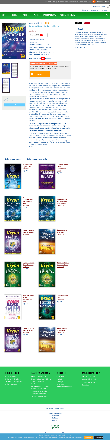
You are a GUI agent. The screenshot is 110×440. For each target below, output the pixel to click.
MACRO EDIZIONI (45, 47)
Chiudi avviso (99, 438)
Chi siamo (85, 10)
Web (5, 101)
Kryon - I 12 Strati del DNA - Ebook (28, 231)
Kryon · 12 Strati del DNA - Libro (28, 329)
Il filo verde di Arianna (13, 379)
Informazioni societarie (55, 413)
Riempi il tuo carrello (98, 6)
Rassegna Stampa (49, 15)
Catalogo (60, 382)
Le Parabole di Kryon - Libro (27, 166)
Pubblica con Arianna (67, 15)
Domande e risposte (89, 382)
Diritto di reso (55, 415)
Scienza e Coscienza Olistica (41, 379)
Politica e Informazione (39, 396)
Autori (36, 15)
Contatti (104, 10)
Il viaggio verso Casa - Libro (62, 329)
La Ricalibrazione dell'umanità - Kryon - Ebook (62, 200)
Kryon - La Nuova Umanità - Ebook (63, 264)
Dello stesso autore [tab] (13, 159)
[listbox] (38, 35)
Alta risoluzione (12, 101)
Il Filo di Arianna (11, 384)
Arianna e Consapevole (13, 382)
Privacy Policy (89, 438)
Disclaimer (55, 418)
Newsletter (94, 10)
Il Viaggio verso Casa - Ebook (62, 231)
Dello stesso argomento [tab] (37, 159)
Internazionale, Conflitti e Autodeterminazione (40, 387)
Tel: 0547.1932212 (88, 376)
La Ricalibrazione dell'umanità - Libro (28, 200)
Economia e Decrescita (39, 391)
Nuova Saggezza (41, 50)
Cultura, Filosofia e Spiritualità (37, 383)
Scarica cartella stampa (14, 105)
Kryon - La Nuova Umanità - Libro (28, 264)
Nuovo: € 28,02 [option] (36, 35)
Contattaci (85, 385)
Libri (4, 15)
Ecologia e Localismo (38, 394)
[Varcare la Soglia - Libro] (14, 41)
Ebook (14, 15)
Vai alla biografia (80, 47)
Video (25, 15)
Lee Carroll (33, 31)
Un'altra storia (10, 376)
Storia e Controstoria (38, 376)
